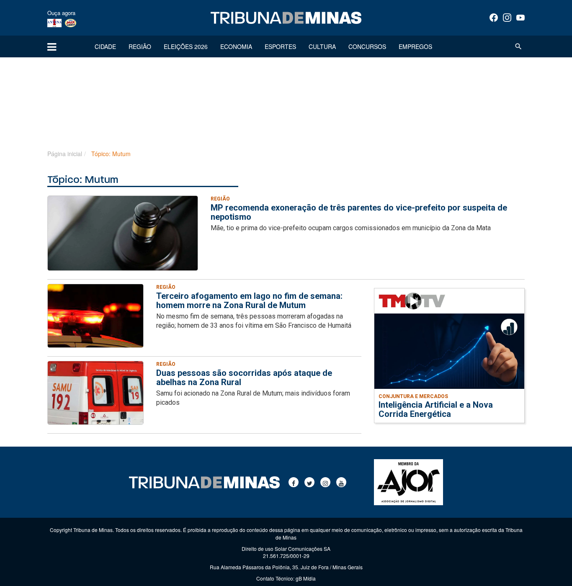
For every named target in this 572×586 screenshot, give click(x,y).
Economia (236, 46)
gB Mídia (306, 578)
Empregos (415, 46)
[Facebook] (494, 17)
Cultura (322, 46)
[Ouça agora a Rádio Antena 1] (54, 22)
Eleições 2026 (186, 46)
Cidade (105, 46)
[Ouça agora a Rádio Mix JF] (70, 22)
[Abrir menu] (51, 46)
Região (140, 46)
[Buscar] (518, 46)
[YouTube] (520, 17)
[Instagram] (507, 17)
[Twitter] (309, 482)
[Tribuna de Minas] (286, 18)
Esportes (280, 46)
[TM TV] (412, 301)
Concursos (367, 46)
